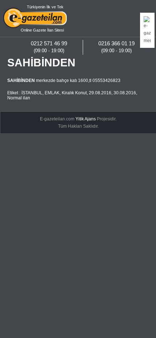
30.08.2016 (125, 92)
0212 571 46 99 (49, 43)
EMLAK (52, 92)
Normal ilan (18, 97)
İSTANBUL (31, 92)
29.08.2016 (100, 92)
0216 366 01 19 (116, 43)
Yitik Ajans (85, 118)
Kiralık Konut (74, 92)
